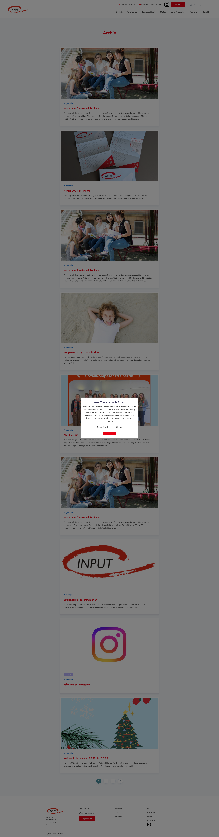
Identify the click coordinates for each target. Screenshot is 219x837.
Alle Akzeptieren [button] (110, 434)
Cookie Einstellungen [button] (104, 427)
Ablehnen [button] (118, 427)
